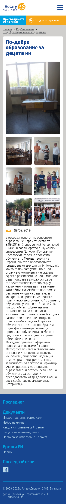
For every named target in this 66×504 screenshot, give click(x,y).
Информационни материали (22, 417)
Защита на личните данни (21, 432)
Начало (7, 29)
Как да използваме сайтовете (23, 427)
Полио (7, 452)
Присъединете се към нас (13, 20)
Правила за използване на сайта (25, 437)
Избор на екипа (13, 422)
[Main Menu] (60, 8)
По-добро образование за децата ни (24, 32)
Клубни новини (25, 29)
